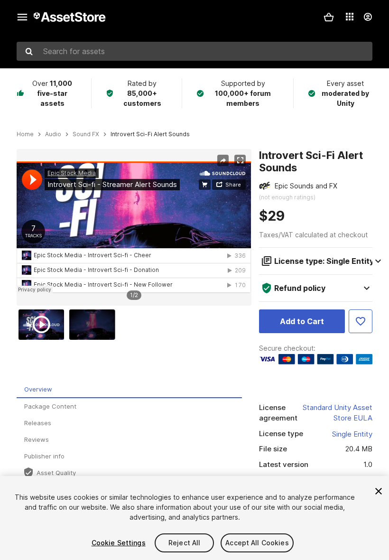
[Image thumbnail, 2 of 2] (94, 324)
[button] (328, 17)
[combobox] (194, 51)
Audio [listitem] (53, 134)
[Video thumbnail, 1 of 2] (43, 324)
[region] (134, 227)
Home (25, 134)
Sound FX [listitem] (86, 134)
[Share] (223, 160)
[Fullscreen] (240, 160)
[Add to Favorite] (360, 321)
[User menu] (367, 17)
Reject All (184, 543)
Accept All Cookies (257, 543)
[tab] (129, 390)
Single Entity (352, 434)
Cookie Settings (119, 543)
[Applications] (349, 16)
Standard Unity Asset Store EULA (337, 413)
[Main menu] (22, 17)
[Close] (378, 491)
